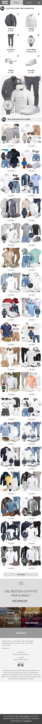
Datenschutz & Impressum (21, 654)
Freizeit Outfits (16, 641)
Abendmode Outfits (8, 643)
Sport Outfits (29, 643)
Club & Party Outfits (27, 641)
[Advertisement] (21, 703)
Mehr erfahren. (24, 716)
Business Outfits (19, 643)
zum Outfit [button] (11, 146)
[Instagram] (19, 666)
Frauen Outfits (6, 645)
